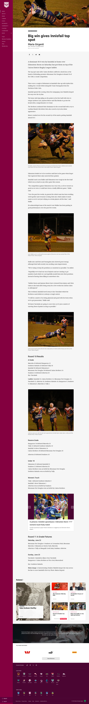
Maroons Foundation (6, 39)
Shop (3, 43)
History (3, 41)
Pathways (4, 23)
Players (4, 28)
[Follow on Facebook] (30, 665)
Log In (5, 701)
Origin (3, 36)
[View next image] (72, 507)
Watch (4, 13)
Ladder (4, 18)
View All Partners (51, 658)
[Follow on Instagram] (36, 665)
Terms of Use (18, 701)
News (3, 11)
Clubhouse (5, 30)
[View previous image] (29, 507)
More (3, 33)
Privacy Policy (24, 701)
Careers (29, 701)
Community (5, 25)
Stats (3, 20)
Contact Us (37, 701)
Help (33, 701)
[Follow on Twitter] (33, 665)
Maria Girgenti (36, 44)
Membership (5, 46)
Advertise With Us (43, 701)
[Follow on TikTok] (27, 665)
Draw (3, 16)
